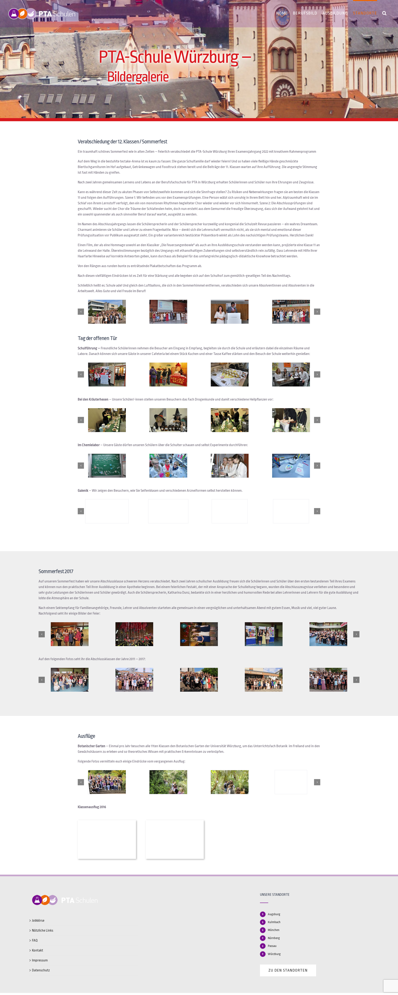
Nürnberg (274, 938)
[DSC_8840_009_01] (230, 312)
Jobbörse (38, 920)
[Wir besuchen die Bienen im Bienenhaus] (291, 782)
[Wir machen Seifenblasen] (107, 511)
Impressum (40, 960)
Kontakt (37, 950)
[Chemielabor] (230, 466)
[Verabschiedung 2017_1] (264, 634)
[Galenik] (291, 511)
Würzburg (274, 954)
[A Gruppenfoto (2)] (107, 312)
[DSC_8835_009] (291, 312)
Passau (272, 946)
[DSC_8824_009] (168, 312)
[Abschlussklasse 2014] (264, 680)
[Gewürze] (230, 374)
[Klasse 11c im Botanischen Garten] (107, 782)
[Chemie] (168, 466)
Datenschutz (41, 970)
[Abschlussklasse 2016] (134, 680)
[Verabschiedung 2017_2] (328, 634)
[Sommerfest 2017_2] (134, 634)
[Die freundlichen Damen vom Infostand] (107, 374)
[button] (384, 12)
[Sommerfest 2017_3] (199, 634)
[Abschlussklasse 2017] (70, 680)
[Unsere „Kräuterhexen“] (107, 420)
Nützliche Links (42, 930)
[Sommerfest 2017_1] (70, 634)
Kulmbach (274, 922)
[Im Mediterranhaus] (168, 782)
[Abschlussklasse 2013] (328, 680)
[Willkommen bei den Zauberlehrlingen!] (107, 466)
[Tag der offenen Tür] (168, 374)
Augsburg (274, 914)
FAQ (35, 940)
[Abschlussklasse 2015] (199, 680)
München (273, 930)
